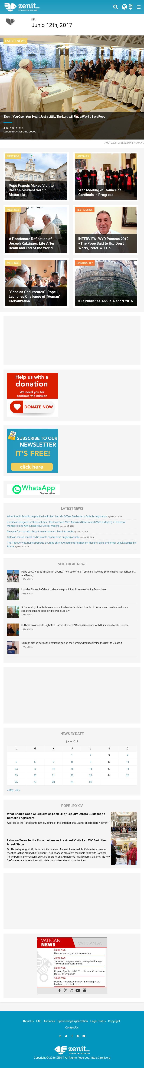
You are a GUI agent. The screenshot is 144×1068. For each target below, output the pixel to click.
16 (90, 768)
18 (127, 768)
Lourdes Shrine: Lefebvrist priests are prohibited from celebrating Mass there (64, 589)
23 (90, 775)
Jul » (17, 790)
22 (72, 775)
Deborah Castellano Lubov (20, 131)
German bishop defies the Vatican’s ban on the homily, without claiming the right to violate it (71, 643)
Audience (49, 1021)
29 (72, 782)
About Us (28, 1021)
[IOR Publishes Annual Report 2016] (106, 283)
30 (90, 782)
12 (16, 768)
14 (53, 768)
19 (16, 775)
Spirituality (85, 263)
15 (72, 768)
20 (35, 775)
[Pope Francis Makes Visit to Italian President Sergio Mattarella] (36, 176)
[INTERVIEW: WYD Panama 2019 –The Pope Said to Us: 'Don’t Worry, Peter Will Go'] (106, 229)
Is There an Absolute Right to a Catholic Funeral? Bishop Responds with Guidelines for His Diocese (75, 625)
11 (127, 762)
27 (35, 782)
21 (53, 775)
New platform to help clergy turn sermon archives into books (40, 531)
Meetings (13, 156)
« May (10, 790)
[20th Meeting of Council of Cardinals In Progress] (106, 176)
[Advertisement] (72, 340)
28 (53, 782)
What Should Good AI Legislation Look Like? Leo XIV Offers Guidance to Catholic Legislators (57, 516)
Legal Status (98, 1021)
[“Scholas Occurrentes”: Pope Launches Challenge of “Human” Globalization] (36, 283)
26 (16, 782)
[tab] (54, 942)
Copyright (114, 1021)
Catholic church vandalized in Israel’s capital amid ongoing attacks (43, 537)
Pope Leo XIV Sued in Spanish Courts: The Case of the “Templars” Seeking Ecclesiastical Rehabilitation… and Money (78, 573)
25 (127, 775)
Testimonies (85, 209)
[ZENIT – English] (40, 7)
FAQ (38, 1021)
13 (35, 768)
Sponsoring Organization (73, 1021)
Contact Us (72, 1027)
